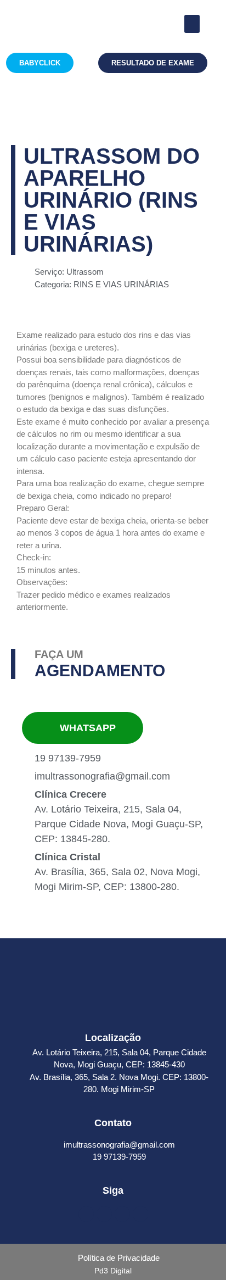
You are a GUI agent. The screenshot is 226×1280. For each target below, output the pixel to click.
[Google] (122, 1214)
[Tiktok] (140, 1214)
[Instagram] (104, 1214)
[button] (192, 24)
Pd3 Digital (113, 1270)
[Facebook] (86, 1214)
